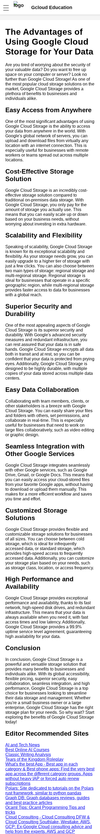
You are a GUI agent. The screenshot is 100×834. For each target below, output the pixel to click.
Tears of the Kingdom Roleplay (34, 759)
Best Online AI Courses (27, 749)
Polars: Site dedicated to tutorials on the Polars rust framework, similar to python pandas (49, 790)
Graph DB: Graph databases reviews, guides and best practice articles (47, 800)
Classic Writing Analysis (28, 754)
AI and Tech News (22, 745)
